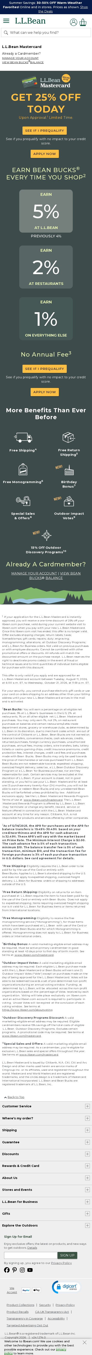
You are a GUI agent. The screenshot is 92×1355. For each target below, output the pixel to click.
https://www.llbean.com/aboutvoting (27, 1009)
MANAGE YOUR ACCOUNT (20, 58)
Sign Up (67, 1255)
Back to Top (16, 1097)
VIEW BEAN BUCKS (15, 62)
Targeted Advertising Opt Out (27, 1325)
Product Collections (20, 1305)
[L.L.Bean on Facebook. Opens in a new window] (7, 1270)
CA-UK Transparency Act (52, 1311)
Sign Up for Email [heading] (18, 1237)
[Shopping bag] (84, 22)
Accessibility (56, 1318)
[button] (67, 1286)
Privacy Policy (61, 1263)
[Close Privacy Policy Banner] (85, 1343)
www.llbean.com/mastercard (43, 799)
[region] (46, 7)
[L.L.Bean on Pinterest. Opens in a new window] (14, 1270)
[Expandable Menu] (6, 21)
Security (45, 1305)
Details (32, 1247)
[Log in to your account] (73, 22)
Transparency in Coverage (25, 1318)
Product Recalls (17, 1311)
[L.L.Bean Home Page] (36, 22)
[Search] (7, 32)
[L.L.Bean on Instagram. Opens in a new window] (22, 1270)
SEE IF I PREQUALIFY (44, 130)
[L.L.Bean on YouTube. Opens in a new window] (30, 1270)
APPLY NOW (44, 154)
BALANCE (37, 62)
